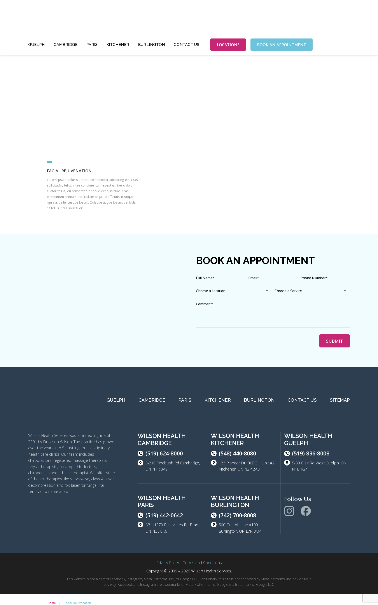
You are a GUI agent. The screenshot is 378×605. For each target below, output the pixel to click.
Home (51, 602)
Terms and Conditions (202, 562)
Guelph (36, 44)
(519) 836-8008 (310, 453)
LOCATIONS (228, 44)
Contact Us (186, 44)
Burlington (151, 44)
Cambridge (65, 44)
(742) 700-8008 (237, 515)
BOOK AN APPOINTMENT (281, 44)
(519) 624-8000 (164, 453)
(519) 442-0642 (164, 515)
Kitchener (117, 44)
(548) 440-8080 (237, 453)
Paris (92, 44)
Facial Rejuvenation (69, 170)
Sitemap (340, 400)
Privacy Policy (167, 562)
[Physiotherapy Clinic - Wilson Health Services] (61, 21)
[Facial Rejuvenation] (92, 107)
